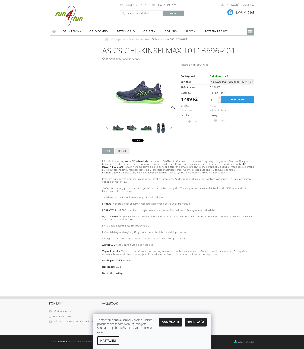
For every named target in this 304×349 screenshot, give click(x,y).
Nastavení (108, 340)
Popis (108, 151)
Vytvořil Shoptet (246, 341)
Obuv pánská (72, 31)
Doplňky (171, 31)
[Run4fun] (69, 16)
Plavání (190, 31)
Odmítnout (170, 322)
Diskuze (122, 151)
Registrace (248, 4)
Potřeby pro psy (216, 31)
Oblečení (149, 31)
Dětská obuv (126, 31)
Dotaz (222, 121)
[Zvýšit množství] (219, 97)
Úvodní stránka (54, 31)
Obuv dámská (99, 31)
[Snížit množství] (219, 101)
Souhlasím (195, 322)
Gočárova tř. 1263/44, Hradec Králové (73, 321)
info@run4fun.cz (62, 311)
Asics (213, 105)
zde (99, 332)
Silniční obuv (218, 110)
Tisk (194, 121)
